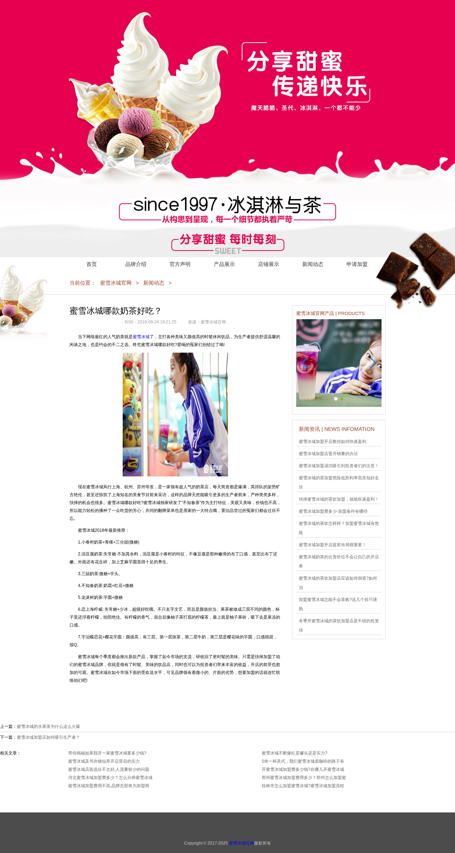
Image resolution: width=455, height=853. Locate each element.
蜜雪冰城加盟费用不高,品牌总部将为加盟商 (108, 785)
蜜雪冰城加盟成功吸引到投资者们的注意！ (339, 466)
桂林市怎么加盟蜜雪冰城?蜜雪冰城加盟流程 (303, 785)
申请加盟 (357, 264)
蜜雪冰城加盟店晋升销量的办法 (328, 453)
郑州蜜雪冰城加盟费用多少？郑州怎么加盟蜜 (304, 777)
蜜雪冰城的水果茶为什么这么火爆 (48, 726)
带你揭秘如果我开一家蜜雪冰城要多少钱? (107, 753)
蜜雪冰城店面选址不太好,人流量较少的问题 (108, 769)
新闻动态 (312, 264)
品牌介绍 (135, 264)
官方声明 (180, 264)
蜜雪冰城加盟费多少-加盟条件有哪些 (333, 511)
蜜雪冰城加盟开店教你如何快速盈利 (332, 441)
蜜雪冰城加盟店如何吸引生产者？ (48, 737)
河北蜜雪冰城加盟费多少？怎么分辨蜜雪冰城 (110, 777)
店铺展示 (268, 264)
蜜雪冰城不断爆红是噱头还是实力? (294, 753)
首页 (91, 264)
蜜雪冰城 (141, 336)
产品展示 (224, 264)
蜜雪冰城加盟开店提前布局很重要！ (332, 545)
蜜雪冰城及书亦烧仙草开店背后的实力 (104, 761)
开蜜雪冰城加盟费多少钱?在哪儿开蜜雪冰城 (303, 769)
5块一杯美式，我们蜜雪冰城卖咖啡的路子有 (303, 761)
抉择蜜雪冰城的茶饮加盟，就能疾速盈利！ (339, 499)
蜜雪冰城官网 (116, 283)
